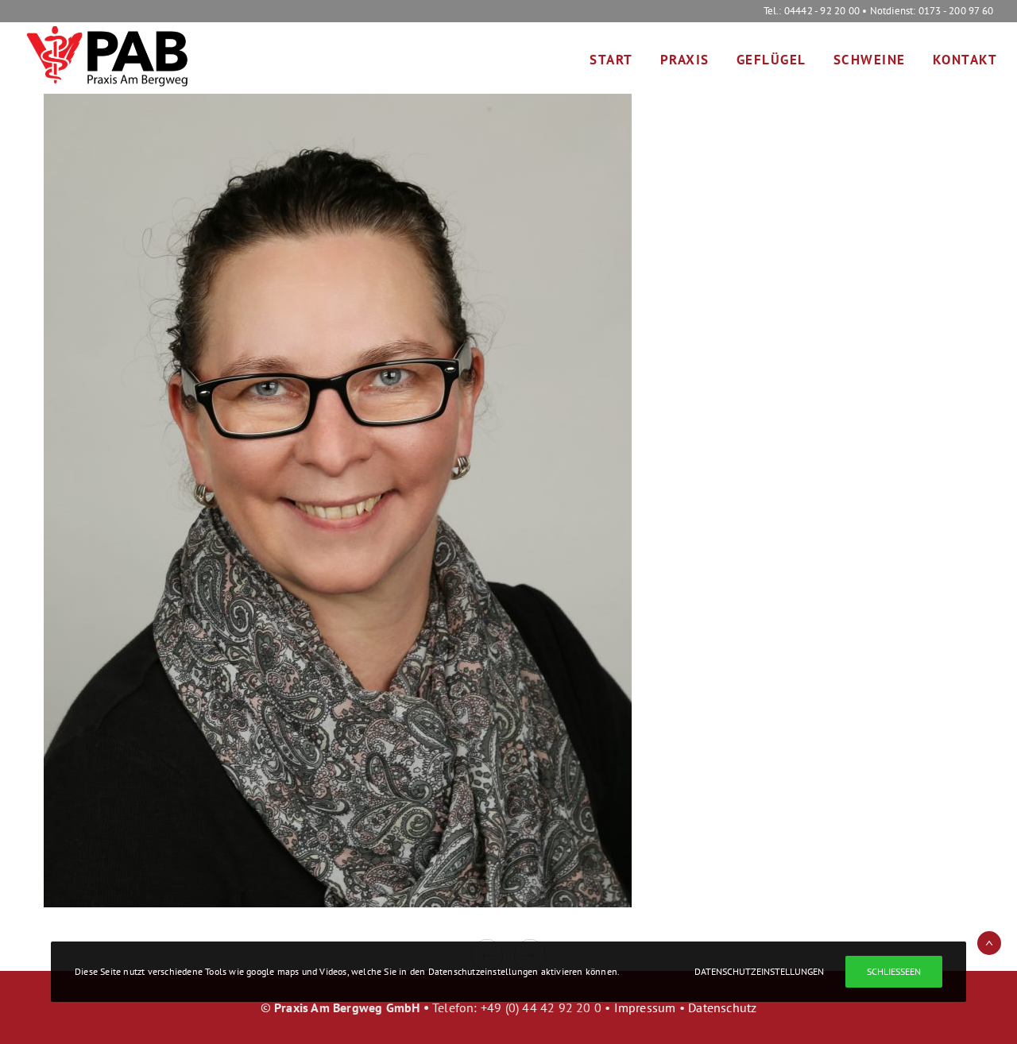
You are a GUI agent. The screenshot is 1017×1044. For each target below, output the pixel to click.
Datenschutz (722, 1007)
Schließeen (894, 971)
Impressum (645, 1007)
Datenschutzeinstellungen (759, 971)
